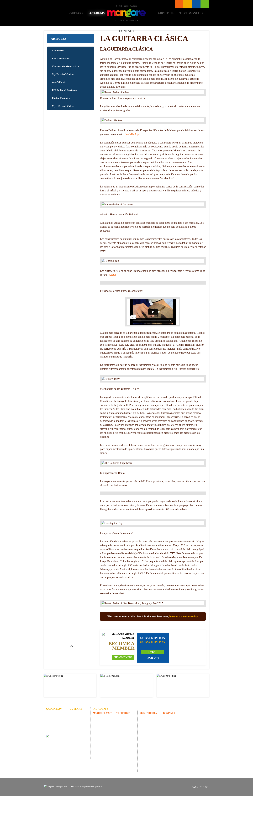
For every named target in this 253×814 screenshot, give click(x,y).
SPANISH (101, 722)
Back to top (200, 787)
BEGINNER (169, 713)
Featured (77, 718)
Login (205, 4)
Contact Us (55, 730)
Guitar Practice (127, 743)
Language (187, 4)
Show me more (123, 657)
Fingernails (125, 756)
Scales (123, 765)
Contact (126, 31)
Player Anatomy (147, 724)
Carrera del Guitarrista (65, 66)
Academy (97, 13)
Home (56, 13)
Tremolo (124, 761)
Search (196, 4)
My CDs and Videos (63, 106)
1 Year (152, 652)
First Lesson (172, 718)
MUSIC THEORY (148, 713)
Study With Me (150, 739)
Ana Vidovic (59, 82)
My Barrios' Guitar (63, 74)
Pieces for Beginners (171, 728)
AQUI (112, 274)
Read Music (149, 718)
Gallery (76, 722)
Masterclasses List (179, 4)
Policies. (99, 787)
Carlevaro (58, 50)
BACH (99, 730)
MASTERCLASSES (102, 713)
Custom (76, 713)
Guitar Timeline (147, 732)
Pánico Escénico (61, 98)
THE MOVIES (103, 718)
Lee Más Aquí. (133, 134)
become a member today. (183, 616)
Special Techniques (125, 724)
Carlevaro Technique (125, 737)
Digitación (125, 769)
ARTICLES (58, 38)
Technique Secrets (125, 750)
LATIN (99, 726)
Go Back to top (71, 654)
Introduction (126, 718)
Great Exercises (127, 730)
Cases (75, 730)
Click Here (70, 685)
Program (100, 735)
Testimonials (191, 13)
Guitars (76, 13)
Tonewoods (78, 726)
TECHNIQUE (123, 713)
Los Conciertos (60, 58)
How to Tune (173, 722)
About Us (165, 13)
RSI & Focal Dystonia (64, 90)
